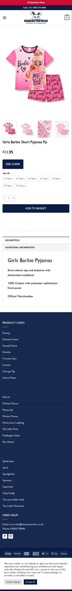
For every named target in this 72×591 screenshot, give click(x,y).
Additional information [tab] (20, 247)
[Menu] (5, 18)
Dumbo (7, 352)
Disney (6, 333)
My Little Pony (10, 429)
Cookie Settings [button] (13, 582)
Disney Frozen (10, 339)
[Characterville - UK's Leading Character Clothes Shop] (36, 18)
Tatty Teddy (9, 493)
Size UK (6, 173)
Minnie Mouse (10, 416)
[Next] (64, 74)
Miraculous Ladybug (13, 422)
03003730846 (17, 528)
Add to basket (35, 208)
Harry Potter (9, 377)
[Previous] (8, 74)
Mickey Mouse (10, 403)
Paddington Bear (11, 435)
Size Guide (13, 164)
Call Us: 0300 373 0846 (34, 7)
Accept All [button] (30, 582)
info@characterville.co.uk (29, 524)
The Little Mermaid (13, 505)
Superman (8, 486)
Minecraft (8, 409)
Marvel (6, 397)
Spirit (5, 467)
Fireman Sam (9, 358)
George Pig (9, 371)
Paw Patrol (8, 441)
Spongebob (9, 473)
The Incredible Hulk (13, 499)
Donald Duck (10, 345)
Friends (7, 365)
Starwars (7, 480)
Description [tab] (12, 240)
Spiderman (8, 461)
